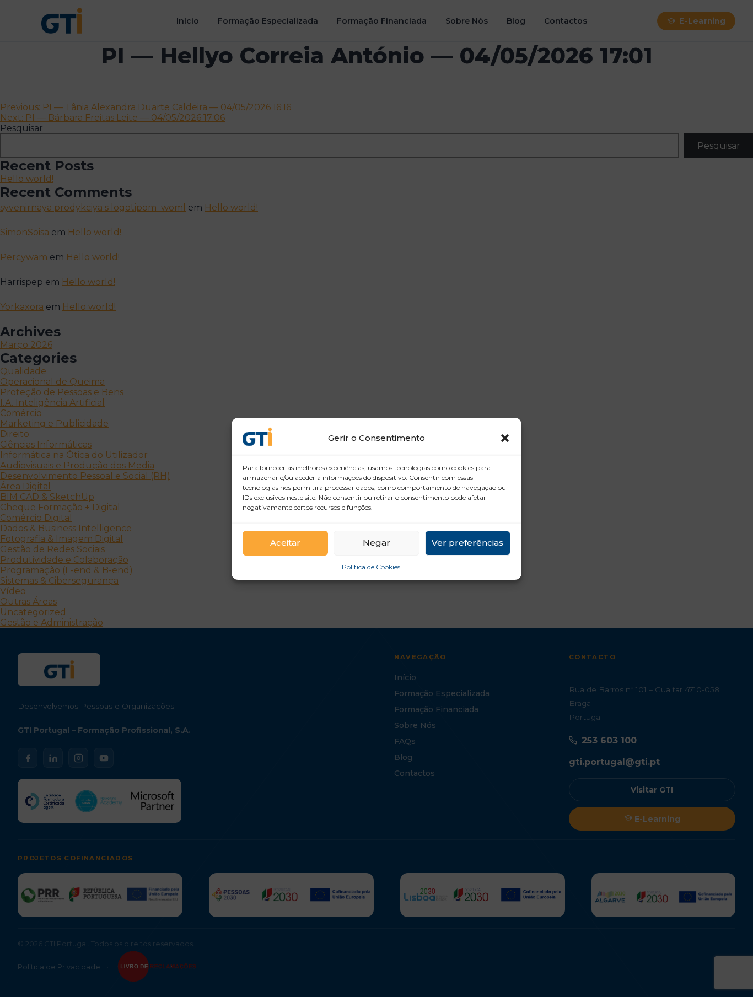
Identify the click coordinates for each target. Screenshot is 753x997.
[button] (504, 438)
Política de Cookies (371, 567)
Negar (376, 542)
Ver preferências (467, 542)
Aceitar (285, 542)
